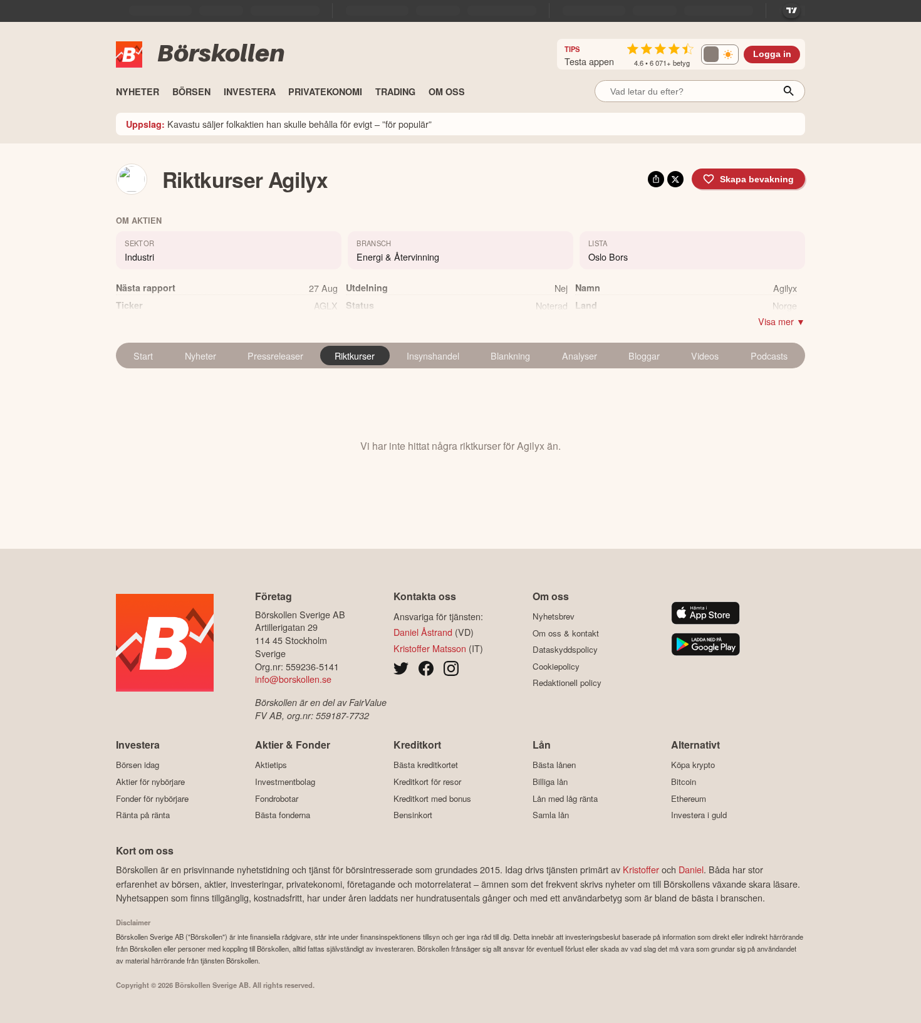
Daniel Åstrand (422, 631)
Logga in (772, 54)
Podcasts (769, 355)
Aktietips (271, 765)
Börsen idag (137, 765)
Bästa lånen (554, 765)
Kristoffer (641, 869)
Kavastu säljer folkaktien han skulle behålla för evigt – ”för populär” (279, 123)
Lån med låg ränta (565, 798)
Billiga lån (550, 781)
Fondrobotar (276, 798)
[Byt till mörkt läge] (720, 54)
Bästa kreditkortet (425, 765)
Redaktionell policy (567, 682)
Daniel (691, 869)
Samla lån (551, 815)
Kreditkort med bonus (432, 798)
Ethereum (688, 798)
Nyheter (200, 355)
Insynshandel (433, 355)
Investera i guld (699, 815)
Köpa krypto (693, 765)
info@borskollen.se (293, 678)
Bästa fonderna (282, 815)
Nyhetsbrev (554, 616)
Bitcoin (683, 781)
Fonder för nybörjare (152, 798)
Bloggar (644, 355)
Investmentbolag (285, 781)
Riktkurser (355, 355)
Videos (705, 355)
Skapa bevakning (757, 179)
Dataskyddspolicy (565, 649)
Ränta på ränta (143, 815)
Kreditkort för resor (427, 781)
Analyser (579, 355)
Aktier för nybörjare (150, 781)
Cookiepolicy (556, 666)
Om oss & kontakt (566, 633)
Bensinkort (412, 815)
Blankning (510, 355)
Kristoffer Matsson (429, 648)
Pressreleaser (275, 355)
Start (143, 355)
